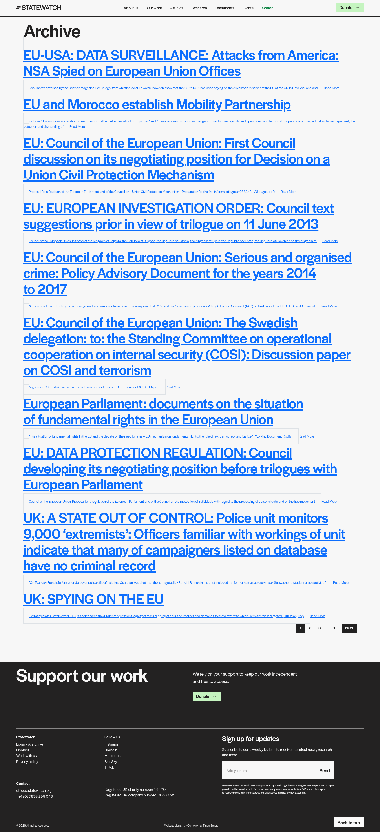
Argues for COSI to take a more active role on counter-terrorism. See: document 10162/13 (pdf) (94, 387)
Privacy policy (27, 761)
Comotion (193, 825)
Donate (345, 7)
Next (349, 627)
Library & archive (29, 744)
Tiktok (109, 767)
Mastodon (112, 755)
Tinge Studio (210, 825)
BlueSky (110, 761)
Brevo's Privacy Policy (307, 789)
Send (325, 770)
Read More (331, 87)
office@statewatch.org (34, 790)
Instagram (112, 744)
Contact (22, 749)
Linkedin (110, 749)
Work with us (26, 755)
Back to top (349, 822)
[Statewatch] (38, 7)
